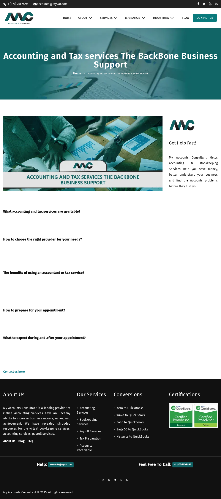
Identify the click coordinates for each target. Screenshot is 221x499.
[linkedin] (121, 480)
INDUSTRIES (161, 18)
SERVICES (106, 18)
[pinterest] (103, 480)
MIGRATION (132, 18)
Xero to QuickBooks (130, 408)
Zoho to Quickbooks (130, 422)
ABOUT (82, 18)
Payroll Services (90, 431)
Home (77, 73)
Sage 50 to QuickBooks (132, 429)
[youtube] (127, 480)
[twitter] (115, 480)
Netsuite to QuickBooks (133, 436)
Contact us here (14, 372)
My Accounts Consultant (19, 492)
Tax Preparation (90, 438)
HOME (67, 18)
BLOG (185, 18)
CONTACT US (205, 18)
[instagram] (109, 480)
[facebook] (98, 480)
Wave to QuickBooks (131, 415)
